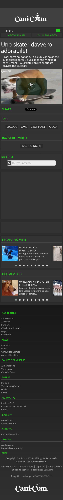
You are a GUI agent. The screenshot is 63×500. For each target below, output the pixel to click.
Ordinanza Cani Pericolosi (13, 406)
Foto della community (11, 448)
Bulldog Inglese (31, 146)
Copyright (41, 466)
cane (24, 127)
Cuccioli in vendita (10, 434)
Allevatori (5, 321)
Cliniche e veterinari (10, 328)
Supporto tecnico (20, 469)
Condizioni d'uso (9, 466)
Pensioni (5, 325)
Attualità (5, 345)
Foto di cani (6, 420)
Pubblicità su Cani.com (42, 469)
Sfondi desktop (8, 423)
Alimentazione (8, 365)
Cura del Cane (8, 372)
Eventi (4, 348)
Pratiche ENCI (7, 403)
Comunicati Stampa (10, 351)
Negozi (4, 331)
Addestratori (7, 318)
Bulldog (12, 127)
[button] (31, 86)
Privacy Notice (27, 466)
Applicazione (7, 445)
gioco (53, 127)
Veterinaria (6, 369)
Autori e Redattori (9, 355)
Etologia (5, 383)
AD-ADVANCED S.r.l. (42, 476)
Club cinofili (6, 334)
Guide (4, 389)
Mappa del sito (55, 466)
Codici (4, 409)
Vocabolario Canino (10, 386)
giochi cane (38, 127)
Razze (4, 392)
